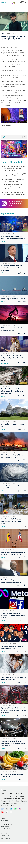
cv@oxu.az (4, 820)
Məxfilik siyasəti (6, 838)
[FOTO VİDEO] (14, 694)
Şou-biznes (4, 363)
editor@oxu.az (5, 826)
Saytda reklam (5, 833)
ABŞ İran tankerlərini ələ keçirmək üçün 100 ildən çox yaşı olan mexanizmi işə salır (14, 168)
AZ (22, 2)
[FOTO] (14, 633)
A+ (5, 43)
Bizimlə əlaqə (5, 835)
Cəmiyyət (4, 748)
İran (3, 130)
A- (1, 43)
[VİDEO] (14, 224)
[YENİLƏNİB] (14, 375)
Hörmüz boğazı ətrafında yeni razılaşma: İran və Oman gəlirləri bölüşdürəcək (14, 187)
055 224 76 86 (5, 828)
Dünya (3, 241)
